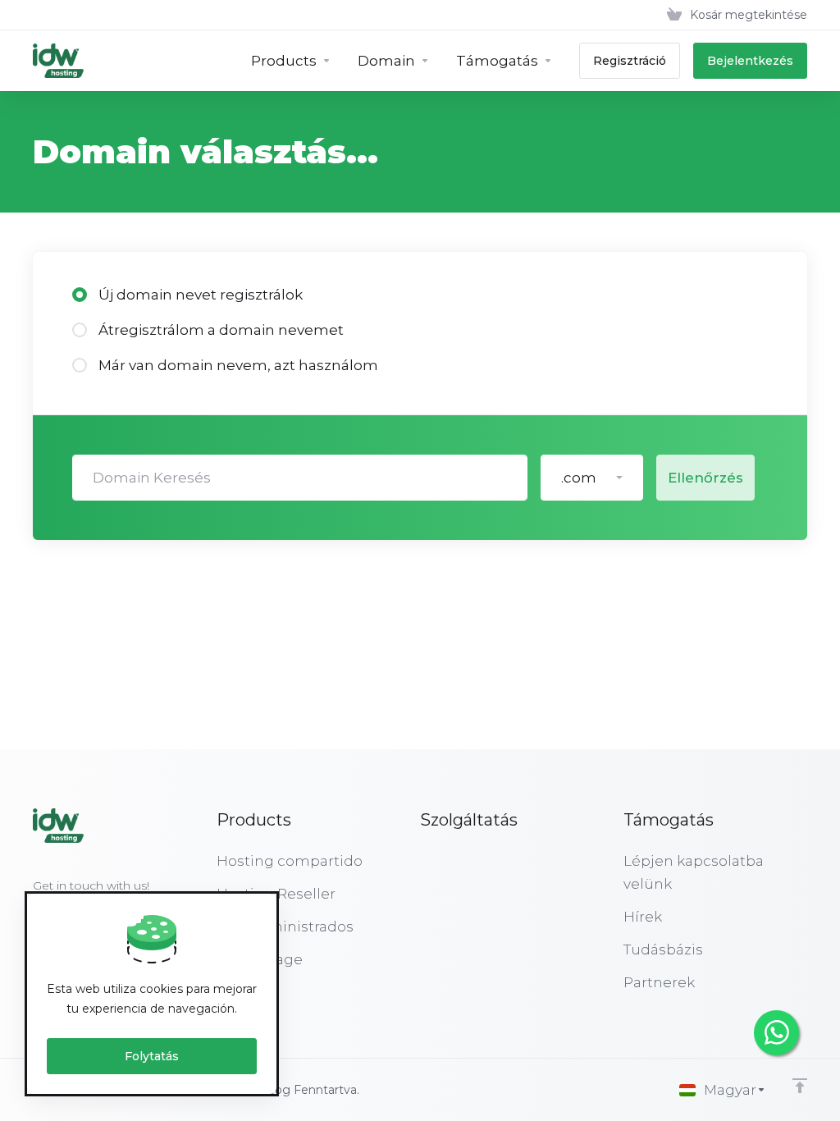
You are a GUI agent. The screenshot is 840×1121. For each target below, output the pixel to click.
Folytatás (152, 1056)
